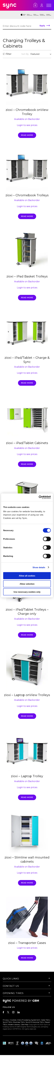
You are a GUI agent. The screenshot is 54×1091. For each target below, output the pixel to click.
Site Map (24, 1024)
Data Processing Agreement (28, 1020)
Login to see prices (27, 125)
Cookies (13, 1020)
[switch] (47, 539)
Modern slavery (14, 1024)
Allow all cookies (27, 576)
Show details (39, 567)
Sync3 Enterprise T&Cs (35, 1022)
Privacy (6, 1020)
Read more (27, 135)
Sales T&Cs (45, 1020)
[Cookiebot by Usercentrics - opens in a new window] (39, 497)
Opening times (13, 993)
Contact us (11, 986)
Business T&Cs (19, 1022)
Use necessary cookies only (27, 592)
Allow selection (27, 584)
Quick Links (11, 978)
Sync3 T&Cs (7, 1022)
